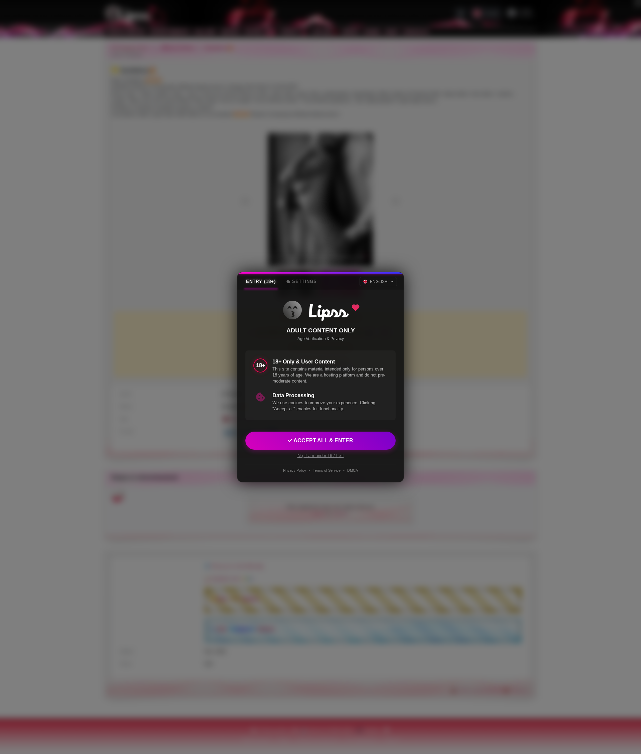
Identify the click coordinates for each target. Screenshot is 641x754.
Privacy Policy (294, 470)
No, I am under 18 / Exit (320, 455)
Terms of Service (327, 470)
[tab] (261, 281)
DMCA (352, 470)
